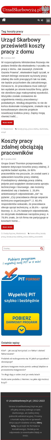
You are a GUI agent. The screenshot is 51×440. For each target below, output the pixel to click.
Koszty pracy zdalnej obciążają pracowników (22, 147)
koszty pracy (22, 129)
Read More (7, 123)
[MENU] (48, 20)
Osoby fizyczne (9, 233)
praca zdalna (33, 129)
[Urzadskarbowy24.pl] (3, 20)
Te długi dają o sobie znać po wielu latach (20, 374)
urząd (3, 132)
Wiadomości (8, 129)
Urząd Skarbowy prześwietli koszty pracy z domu (23, 46)
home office (35, 233)
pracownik (39, 237)
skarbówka (43, 129)
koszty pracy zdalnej (14, 237)
